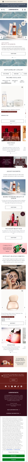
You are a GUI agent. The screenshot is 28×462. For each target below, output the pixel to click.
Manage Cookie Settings (13, 452)
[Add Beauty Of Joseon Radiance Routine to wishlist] (22, 87)
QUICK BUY (12, 121)
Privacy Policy (9, 449)
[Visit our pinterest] (21, 386)
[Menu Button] (1, 9)
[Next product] (25, 307)
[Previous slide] (1, 37)
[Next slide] (25, 37)
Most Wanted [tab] (22, 81)
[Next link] (25, 139)
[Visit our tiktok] (18, 386)
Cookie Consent (13, 403)
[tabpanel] (13, 105)
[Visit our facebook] (5, 386)
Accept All (13, 459)
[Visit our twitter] (8, 386)
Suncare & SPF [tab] (15, 81)
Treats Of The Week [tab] (6, 81)
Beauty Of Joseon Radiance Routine (10, 109)
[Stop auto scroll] (25, 21)
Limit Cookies (13, 455)
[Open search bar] (4, 9)
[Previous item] (2, 105)
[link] (23, 9)
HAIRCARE (16, 73)
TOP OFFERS (6, 73)
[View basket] (25, 9)
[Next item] (25, 105)
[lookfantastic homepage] (13, 9)
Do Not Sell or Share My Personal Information (13, 405)
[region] (13, 439)
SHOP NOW (13, 53)
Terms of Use (17, 449)
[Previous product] (2, 307)
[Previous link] (2, 139)
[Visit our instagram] (12, 386)
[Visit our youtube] (15, 386)
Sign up (13, 380)
